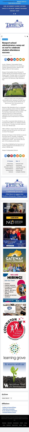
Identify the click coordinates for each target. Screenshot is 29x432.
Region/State (15, 425)
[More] (23, 59)
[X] (8, 59)
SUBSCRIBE (12, 10)
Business (4, 423)
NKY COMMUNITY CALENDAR (13, 6)
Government (16, 423)
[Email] (20, 59)
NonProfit (9, 425)
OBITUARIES (23, 6)
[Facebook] (5, 59)
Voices (24, 425)
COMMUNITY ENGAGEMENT (21, 8)
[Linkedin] (14, 59)
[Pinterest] (11, 59)
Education (5, 39)
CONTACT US (5, 8)
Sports (20, 425)
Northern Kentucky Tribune (7, 417)
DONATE (17, 10)
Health (21, 423)
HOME (4, 6)
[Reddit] (17, 59)
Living (25, 423)
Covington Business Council (9, 412)
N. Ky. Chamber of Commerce (9, 410)
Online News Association (8, 409)
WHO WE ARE (11, 8)
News (4, 425)
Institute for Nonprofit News (9, 407)
